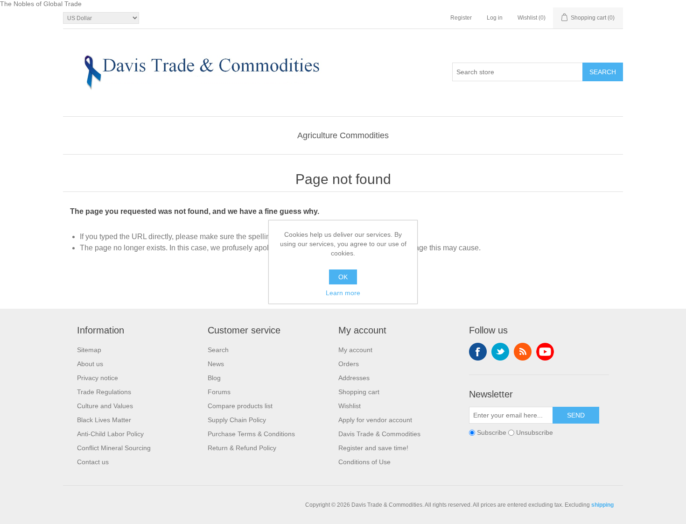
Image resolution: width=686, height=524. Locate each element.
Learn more (343, 293)
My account (355, 350)
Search (218, 350)
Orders (348, 364)
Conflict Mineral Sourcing (114, 448)
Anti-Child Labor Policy (110, 434)
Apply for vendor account (375, 420)
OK (343, 277)
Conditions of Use (364, 462)
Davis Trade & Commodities (379, 434)
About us (90, 364)
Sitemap (89, 350)
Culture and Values (105, 406)
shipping (602, 505)
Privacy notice (97, 378)
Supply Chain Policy (237, 420)
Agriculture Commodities (343, 135)
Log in (495, 17)
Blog (214, 378)
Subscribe (491, 432)
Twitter (500, 352)
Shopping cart (358, 392)
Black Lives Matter (104, 420)
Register (461, 17)
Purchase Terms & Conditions (251, 434)
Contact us (93, 462)
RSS (523, 352)
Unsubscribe (534, 432)
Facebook (478, 352)
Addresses (354, 378)
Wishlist (349, 406)
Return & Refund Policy (242, 448)
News (216, 364)
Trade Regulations (104, 392)
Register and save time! (373, 448)
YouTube (545, 352)
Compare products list (240, 406)
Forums (219, 392)
